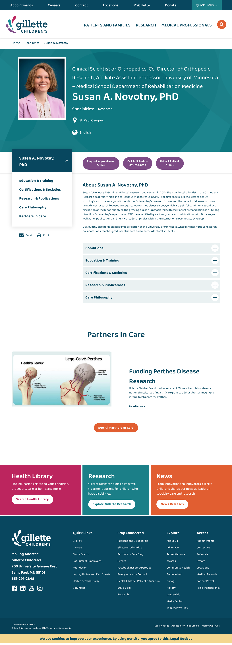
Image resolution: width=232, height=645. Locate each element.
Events (121, 561)
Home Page (26, 24)
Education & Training (36, 181)
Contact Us (203, 547)
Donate (171, 5)
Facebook (14, 588)
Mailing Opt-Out (210, 626)
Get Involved (174, 574)
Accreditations (176, 554)
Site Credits (193, 626)
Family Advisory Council (132, 574)
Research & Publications (39, 198)
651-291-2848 (23, 579)
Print (46, 235)
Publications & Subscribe (132, 541)
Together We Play (177, 608)
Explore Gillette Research (112, 504)
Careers (54, 5)
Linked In (23, 588)
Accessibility (178, 626)
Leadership (173, 594)
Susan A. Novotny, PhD (36, 161)
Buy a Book (124, 588)
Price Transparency (208, 588)
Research (146, 25)
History (171, 588)
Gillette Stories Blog (129, 547)
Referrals (202, 554)
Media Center (175, 601)
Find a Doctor (81, 554)
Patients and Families (107, 25)
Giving (171, 581)
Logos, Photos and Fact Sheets (91, 574)
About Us (172, 541)
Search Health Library (32, 499)
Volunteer (79, 588)
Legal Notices (161, 626)
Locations (110, 5)
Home (16, 42)
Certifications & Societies (40, 189)
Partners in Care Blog (130, 554)
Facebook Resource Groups (134, 567)
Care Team (31, 42)
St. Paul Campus (91, 120)
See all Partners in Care (116, 427)
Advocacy (173, 547)
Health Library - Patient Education (138, 581)
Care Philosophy (32, 207)
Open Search (221, 24)
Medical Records (207, 574)
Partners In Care (32, 216)
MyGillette (141, 5)
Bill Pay (77, 541)
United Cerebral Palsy (86, 581)
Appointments (21, 5)
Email (28, 235)
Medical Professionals (186, 25)
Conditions (94, 248)
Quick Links (205, 5)
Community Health (178, 567)
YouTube (31, 588)
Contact (81, 5)
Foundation (80, 567)
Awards (171, 561)
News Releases (172, 504)
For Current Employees (87, 561)
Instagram (40, 588)
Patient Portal (205, 581)
